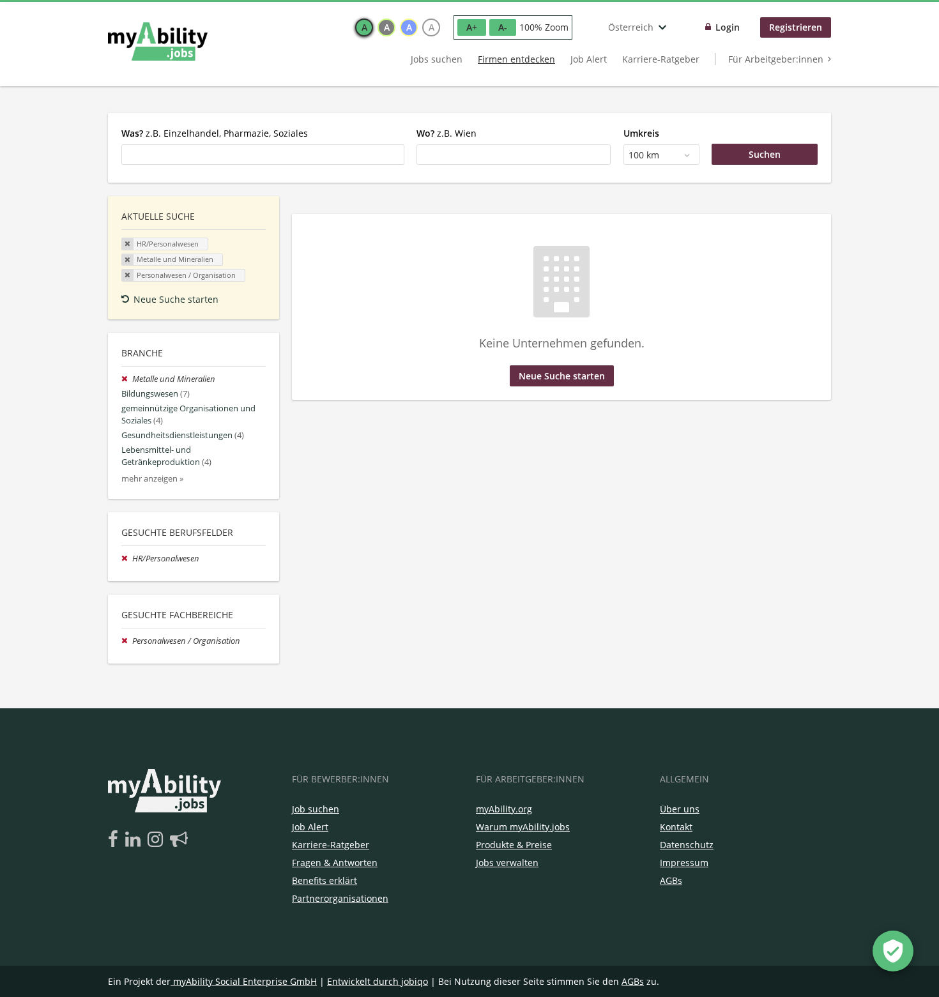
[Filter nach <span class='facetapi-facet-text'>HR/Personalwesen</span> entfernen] (128, 244)
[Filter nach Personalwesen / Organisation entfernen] (126, 640)
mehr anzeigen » (152, 478)
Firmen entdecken (516, 59)
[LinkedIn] (135, 840)
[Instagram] (157, 840)
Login (727, 27)
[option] (364, 27)
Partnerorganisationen (340, 898)
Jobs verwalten (507, 862)
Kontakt (676, 827)
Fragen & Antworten (335, 862)
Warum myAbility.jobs (523, 827)
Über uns (679, 809)
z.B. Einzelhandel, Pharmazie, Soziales (214, 133)
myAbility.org (504, 809)
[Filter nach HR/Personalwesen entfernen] (126, 558)
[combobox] (262, 154)
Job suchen (315, 809)
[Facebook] (115, 840)
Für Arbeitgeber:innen (775, 59)
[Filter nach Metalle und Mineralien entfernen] (126, 379)
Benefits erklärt (324, 880)
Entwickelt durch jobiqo (377, 981)
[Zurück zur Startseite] (158, 41)
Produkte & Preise (514, 845)
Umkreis (641, 133)
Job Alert (588, 59)
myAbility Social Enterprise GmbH (245, 981)
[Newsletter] (179, 840)
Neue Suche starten (176, 299)
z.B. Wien (446, 133)
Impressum (684, 862)
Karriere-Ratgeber (660, 59)
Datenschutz (687, 845)
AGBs (671, 880)
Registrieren (795, 27)
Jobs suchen (436, 59)
